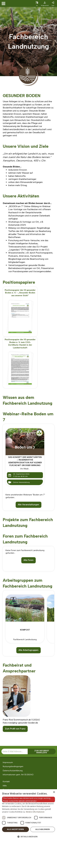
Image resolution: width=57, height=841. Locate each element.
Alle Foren (28, 560)
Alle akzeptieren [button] (15, 829)
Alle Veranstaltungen (28, 504)
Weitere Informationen (35, 812)
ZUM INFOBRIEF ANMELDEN (41, 751)
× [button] (54, 792)
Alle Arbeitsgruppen (28, 650)
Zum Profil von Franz (15, 728)
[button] (28, 836)
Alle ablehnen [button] (42, 829)
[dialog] (28, 815)
